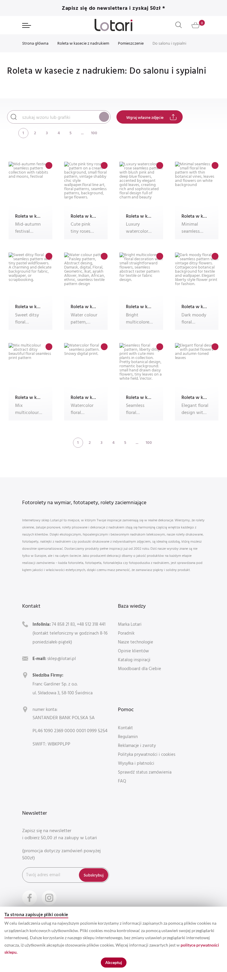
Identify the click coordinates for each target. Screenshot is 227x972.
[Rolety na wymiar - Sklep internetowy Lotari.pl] (113, 25)
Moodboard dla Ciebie (139, 668)
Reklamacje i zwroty (137, 745)
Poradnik (126, 633)
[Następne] (106, 132)
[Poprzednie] (11, 132)
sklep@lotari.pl (61, 658)
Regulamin (128, 736)
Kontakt (125, 727)
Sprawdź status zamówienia (144, 772)
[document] (113, 939)
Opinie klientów (133, 650)
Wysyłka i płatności (136, 763)
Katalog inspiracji (134, 659)
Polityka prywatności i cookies (146, 754)
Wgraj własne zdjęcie (144, 117)
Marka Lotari (130, 624)
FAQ (122, 780)
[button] (49, 165)
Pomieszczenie (131, 43)
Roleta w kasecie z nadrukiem (83, 43)
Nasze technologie (135, 641)
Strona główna (35, 43)
